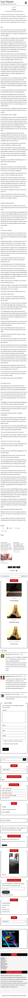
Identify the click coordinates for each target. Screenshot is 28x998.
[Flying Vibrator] (19, 547)
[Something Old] (7, 547)
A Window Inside (14, 622)
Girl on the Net (4, 961)
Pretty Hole (9, 788)
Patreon (8, 812)
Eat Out (9, 790)
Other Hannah (4, 967)
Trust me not (14, 644)
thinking (14, 7)
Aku (6, 654)
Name (4, 725)
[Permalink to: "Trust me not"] (14, 633)
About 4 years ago (5, 841)
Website (4, 735)
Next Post (23, 576)
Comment (5, 710)
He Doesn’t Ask (5, 905)
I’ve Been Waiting (6, 903)
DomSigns (3, 959)
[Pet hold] (6, 557)
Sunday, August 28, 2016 (18, 11)
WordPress (24, 995)
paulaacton (8, 676)
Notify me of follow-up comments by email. (13, 741)
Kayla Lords (3, 962)
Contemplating (14, 600)
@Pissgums (4, 839)
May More (3, 965)
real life (10, 641)
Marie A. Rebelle (4, 964)
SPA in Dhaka (5, 795)
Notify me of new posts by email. (11, 743)
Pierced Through (12, 795)
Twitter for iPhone (22, 841)
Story (5, 806)
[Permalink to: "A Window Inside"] (14, 611)
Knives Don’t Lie (6, 911)
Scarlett (3, 788)
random (10, 567)
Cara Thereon (7, 2)
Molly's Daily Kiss (4, 966)
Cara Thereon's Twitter (13, 841)
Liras (7, 694)
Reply (22, 654)
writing (18, 567)
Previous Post (6, 576)
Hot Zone (4, 874)
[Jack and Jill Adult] (6, 820)
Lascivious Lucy (4, 963)
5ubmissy (3, 957)
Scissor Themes (9, 995)
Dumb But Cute (5, 909)
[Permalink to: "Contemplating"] (14, 590)
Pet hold (2, 560)
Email (4, 730)
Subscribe (6, 892)
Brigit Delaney (3, 958)
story (14, 567)
